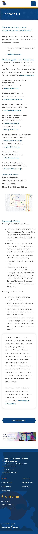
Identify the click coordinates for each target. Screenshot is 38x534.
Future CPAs (27, 482)
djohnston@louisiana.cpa (13, 99)
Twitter (6, 497)
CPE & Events (7, 482)
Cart (3, 508)
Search (7, 501)
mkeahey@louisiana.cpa (12, 110)
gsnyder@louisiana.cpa (12, 147)
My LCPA (26, 486)
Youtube (17, 497)
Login (10, 508)
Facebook (2, 497)
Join (2, 501)
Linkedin (10, 497)
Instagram (13, 497)
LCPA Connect (6, 505)
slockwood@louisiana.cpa (13, 141)
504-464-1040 (8, 470)
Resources (5, 490)
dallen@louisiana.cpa (11, 123)
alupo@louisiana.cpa (11, 88)
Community (6, 486)
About (4, 478)
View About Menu (18, 420)
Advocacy (26, 478)
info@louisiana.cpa (14, 54)
